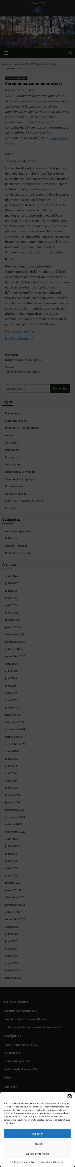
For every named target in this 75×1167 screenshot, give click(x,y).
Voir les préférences (38, 1153)
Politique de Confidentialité (23, 1162)
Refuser (37, 1143)
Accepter (37, 1133)
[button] (69, 1096)
